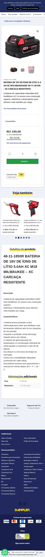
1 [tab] (16, 238)
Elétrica (3, 476)
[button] (38, 31)
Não (17, 8)
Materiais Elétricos (29, 472)
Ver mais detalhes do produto (14, 109)
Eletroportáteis (6, 479)
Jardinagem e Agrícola (31, 460)
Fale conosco (5, 444)
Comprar (24, 161)
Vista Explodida (29, 491)
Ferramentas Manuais (8, 494)
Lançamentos (37, 14)
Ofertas (3, 14)
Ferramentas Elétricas (8, 491)
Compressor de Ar (7, 469)
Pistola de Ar (28, 482)
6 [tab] (29, 238)
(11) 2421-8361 (20, 504)
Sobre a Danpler (6, 438)
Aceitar (10, 8)
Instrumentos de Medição (32, 457)
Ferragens (4, 485)
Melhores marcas (25, 14)
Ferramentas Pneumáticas (32, 454)
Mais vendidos (12, 14)
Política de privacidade (30, 8)
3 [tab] (21, 238)
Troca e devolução (30, 438)
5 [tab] (26, 238)
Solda (25, 485)
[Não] (42, 6)
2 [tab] (18, 238)
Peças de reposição (30, 479)
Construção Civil (6, 472)
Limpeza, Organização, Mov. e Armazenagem (33, 465)
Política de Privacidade (31, 441)
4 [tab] (24, 238)
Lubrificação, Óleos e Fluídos (33, 469)
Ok (21, 174)
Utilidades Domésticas (31, 488)
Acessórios (4, 454)
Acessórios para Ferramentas (10, 457)
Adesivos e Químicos (8, 460)
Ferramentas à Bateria (8, 488)
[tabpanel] (11, 216)
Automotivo (5, 466)
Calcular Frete (12, 174)
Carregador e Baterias (21, 21)
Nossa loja (4, 441)
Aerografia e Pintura (7, 463)
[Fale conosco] (24, 504)
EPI (2, 482)
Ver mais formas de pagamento (19, 143)
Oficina (26, 476)
